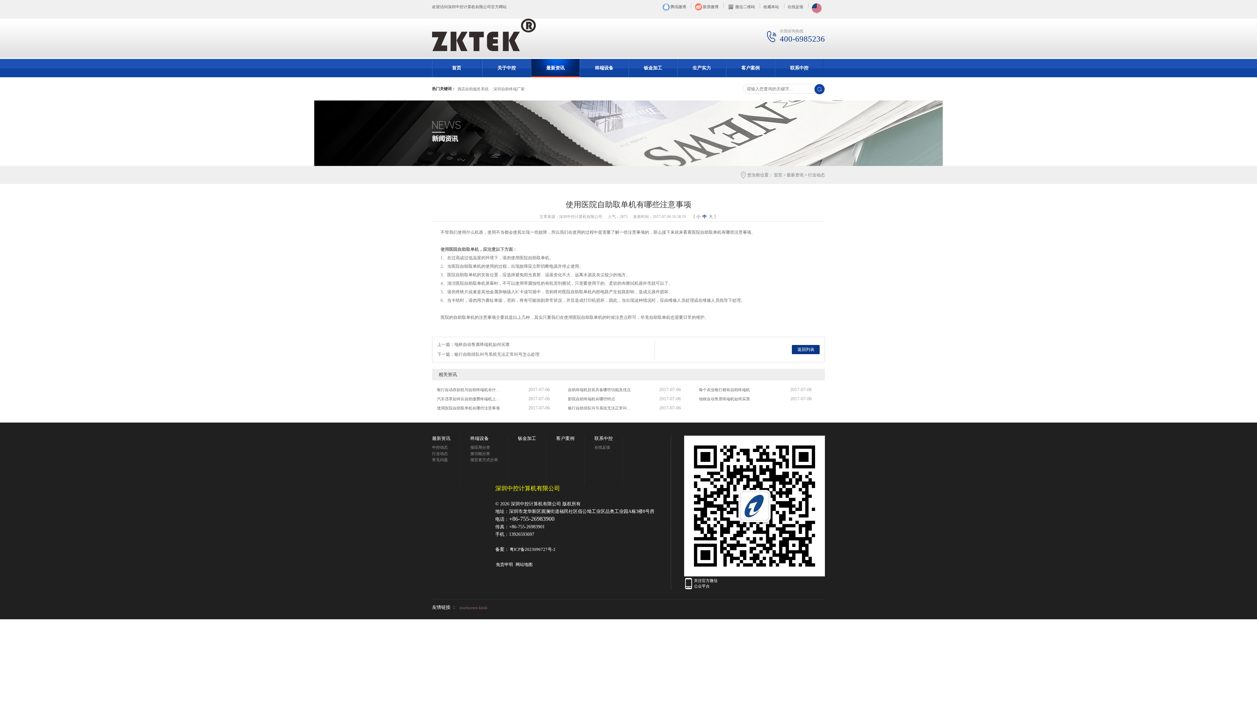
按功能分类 (480, 453)
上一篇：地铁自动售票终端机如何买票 (473, 344)
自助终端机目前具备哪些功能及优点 (599, 390)
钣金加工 (653, 67)
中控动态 (440, 447)
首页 (456, 67)
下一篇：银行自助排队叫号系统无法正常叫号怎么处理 (488, 354)
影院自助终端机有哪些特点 (591, 399)
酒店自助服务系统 (473, 89)
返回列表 (805, 349)
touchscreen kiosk (473, 608)
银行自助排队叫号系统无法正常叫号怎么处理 (600, 408)
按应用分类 (480, 447)
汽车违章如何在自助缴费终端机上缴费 (469, 399)
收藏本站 (771, 7)
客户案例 (750, 67)
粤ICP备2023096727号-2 (533, 549)
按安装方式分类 (484, 460)
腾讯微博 (678, 7)
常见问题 (440, 460)
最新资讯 (555, 67)
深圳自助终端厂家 (509, 89)
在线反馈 (795, 7)
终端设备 (604, 67)
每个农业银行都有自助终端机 (724, 390)
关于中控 (507, 67)
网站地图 (524, 564)
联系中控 (799, 67)
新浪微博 (711, 7)
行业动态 (816, 174)
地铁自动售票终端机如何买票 (724, 399)
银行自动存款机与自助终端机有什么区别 (469, 390)
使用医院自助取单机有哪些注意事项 (468, 408)
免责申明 (504, 564)
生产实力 (702, 67)
